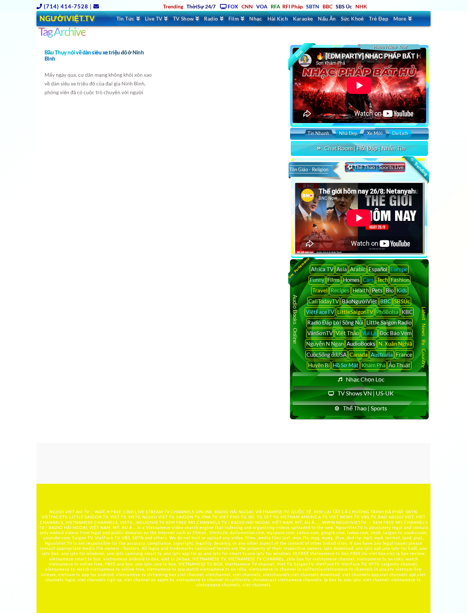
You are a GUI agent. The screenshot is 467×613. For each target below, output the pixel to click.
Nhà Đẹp (348, 133)
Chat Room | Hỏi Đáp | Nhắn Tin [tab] (364, 148)
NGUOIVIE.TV (150, 522)
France (404, 354)
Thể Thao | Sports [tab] (365, 408)
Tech (382, 279)
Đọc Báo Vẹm (395, 333)
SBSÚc (402, 301)
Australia (382, 354)
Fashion (400, 279)
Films (333, 279)
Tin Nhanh (318, 133)
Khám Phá (374, 365)
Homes (351, 279)
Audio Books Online (295, 319)
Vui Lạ (369, 333)
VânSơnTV (320, 333)
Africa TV (322, 269)
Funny (317, 279)
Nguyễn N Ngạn (325, 343)
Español (377, 269)
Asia (341, 269)
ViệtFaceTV (320, 312)
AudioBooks (361, 343)
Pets (377, 290)
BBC (385, 301)
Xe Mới (374, 133)
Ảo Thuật (399, 365)
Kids (402, 290)
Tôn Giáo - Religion (308, 169)
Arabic (358, 269)
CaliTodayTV (323, 301)
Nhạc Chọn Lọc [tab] (365, 379)
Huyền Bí (319, 365)
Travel (320, 290)
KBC (407, 312)
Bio (390, 290)
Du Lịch (400, 133)
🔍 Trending (418, 167)
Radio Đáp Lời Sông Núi (335, 322)
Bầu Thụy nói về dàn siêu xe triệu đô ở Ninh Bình (94, 55)
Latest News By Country (424, 336)
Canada (359, 354)
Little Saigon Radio (389, 322)
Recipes (340, 290)
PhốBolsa (387, 312)
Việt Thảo (347, 333)
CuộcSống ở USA (326, 354)
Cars (368, 279)
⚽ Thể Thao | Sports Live (375, 167)
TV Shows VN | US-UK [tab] (365, 393)
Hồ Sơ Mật (346, 365)
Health (360, 290)
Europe (399, 269)
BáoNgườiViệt (359, 301)
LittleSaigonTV (355, 312)
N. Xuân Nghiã (395, 343)
